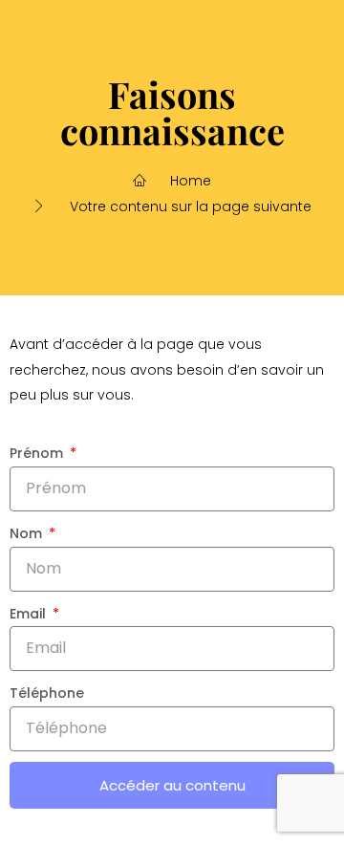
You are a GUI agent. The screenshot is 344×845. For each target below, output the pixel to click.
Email (30, 613)
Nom (28, 533)
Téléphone (47, 693)
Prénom (38, 453)
